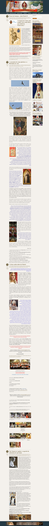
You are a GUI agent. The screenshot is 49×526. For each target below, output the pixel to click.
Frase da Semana (13, 17)
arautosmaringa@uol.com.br (25, 394)
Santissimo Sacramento (19, 455)
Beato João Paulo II (25, 17)
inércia (21, 18)
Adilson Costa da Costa (7, 65)
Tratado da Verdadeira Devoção (20, 267)
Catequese (24, 13)
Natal (39, 13)
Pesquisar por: (34, 15)
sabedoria (13, 455)
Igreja (19, 18)
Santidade (15, 455)
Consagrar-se (27, 265)
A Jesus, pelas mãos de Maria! (17, 264)
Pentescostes (25, 18)
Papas (11, 455)
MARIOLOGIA (14, 266)
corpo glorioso (25, 65)
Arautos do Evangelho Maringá (20, 17)
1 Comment (28, 455)
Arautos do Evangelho (22, 454)
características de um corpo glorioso (20, 65)
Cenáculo (29, 17)
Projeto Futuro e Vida (12, 13)
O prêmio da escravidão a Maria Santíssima (20, 266)
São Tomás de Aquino (24, 455)
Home (7, 13)
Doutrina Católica (13, 454)
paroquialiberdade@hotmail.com (23, 390)
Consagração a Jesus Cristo (22, 265)
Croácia (16, 18)
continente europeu (11, 18)
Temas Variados (34, 13)
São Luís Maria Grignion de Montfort (13, 267)
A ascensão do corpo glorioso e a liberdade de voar (18, 62)
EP (29, 454)
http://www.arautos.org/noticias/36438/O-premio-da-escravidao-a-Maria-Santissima (18, 410)
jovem (22, 18)
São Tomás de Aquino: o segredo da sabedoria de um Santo (19, 452)
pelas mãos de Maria (28, 266)
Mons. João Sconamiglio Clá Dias (15, 66)
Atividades (29, 13)
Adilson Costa (18, 454)
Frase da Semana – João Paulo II (18, 16)
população (28, 18)
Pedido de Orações (19, 13)
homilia (18, 18)
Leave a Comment (21, 66)
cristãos (14, 18)
